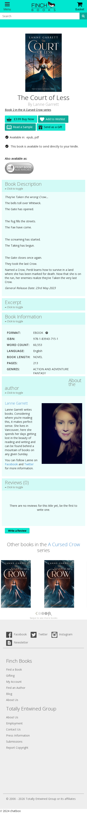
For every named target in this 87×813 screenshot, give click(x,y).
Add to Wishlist (55, 119)
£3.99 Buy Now (23, 119)
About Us (12, 700)
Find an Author (15, 688)
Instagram (64, 634)
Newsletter (20, 642)
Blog (9, 694)
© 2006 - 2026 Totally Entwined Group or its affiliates (41, 799)
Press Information (18, 735)
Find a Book (14, 669)
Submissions (14, 741)
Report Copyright (17, 747)
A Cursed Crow (64, 544)
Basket (79, 9)
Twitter (29, 464)
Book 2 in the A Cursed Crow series (28, 110)
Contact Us (13, 729)
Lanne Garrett (46, 104)
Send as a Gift (53, 127)
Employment (14, 723)
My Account (14, 682)
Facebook (11, 464)
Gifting (10, 675)
